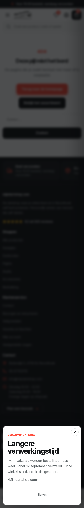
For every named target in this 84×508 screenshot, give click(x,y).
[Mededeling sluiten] (42, 254)
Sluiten (42, 494)
